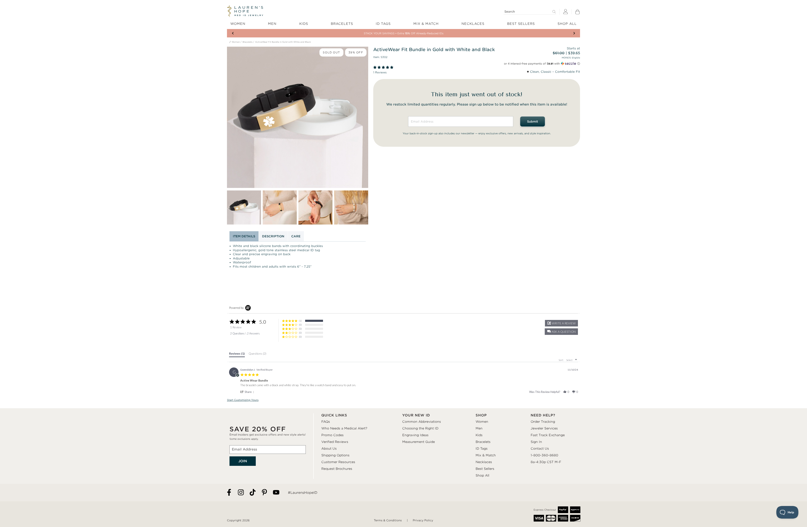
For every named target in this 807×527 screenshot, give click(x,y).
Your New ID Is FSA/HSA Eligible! (403, 33)
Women (236, 42)
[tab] (237, 354)
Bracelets (247, 42)
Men (479, 428)
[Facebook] (229, 492)
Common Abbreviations (421, 422)
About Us (329, 448)
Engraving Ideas (415, 435)
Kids (479, 435)
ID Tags (482, 448)
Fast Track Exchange (548, 435)
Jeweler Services (544, 428)
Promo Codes (332, 435)
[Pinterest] (264, 492)
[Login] (565, 12)
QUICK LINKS (334, 415)
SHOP (481, 415)
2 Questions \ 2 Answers (245, 333)
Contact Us (540, 448)
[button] (561, 331)
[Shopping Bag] (577, 11)
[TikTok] (252, 492)
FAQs (325, 422)
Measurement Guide (418, 442)
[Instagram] (240, 492)
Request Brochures (336, 469)
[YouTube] (276, 492)
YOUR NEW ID (416, 415)
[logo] (245, 11)
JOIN (242, 461)
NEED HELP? (543, 415)
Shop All (482, 475)
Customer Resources (338, 462)
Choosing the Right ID (420, 428)
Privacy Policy (423, 520)
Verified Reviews (334, 442)
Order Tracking (543, 422)
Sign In (536, 442)
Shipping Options (335, 455)
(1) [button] (300, 320)
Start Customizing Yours (242, 400)
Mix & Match (486, 455)
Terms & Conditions (388, 520)
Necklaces (484, 462)
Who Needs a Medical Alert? (344, 428)
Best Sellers (485, 469)
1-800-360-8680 (544, 455)
